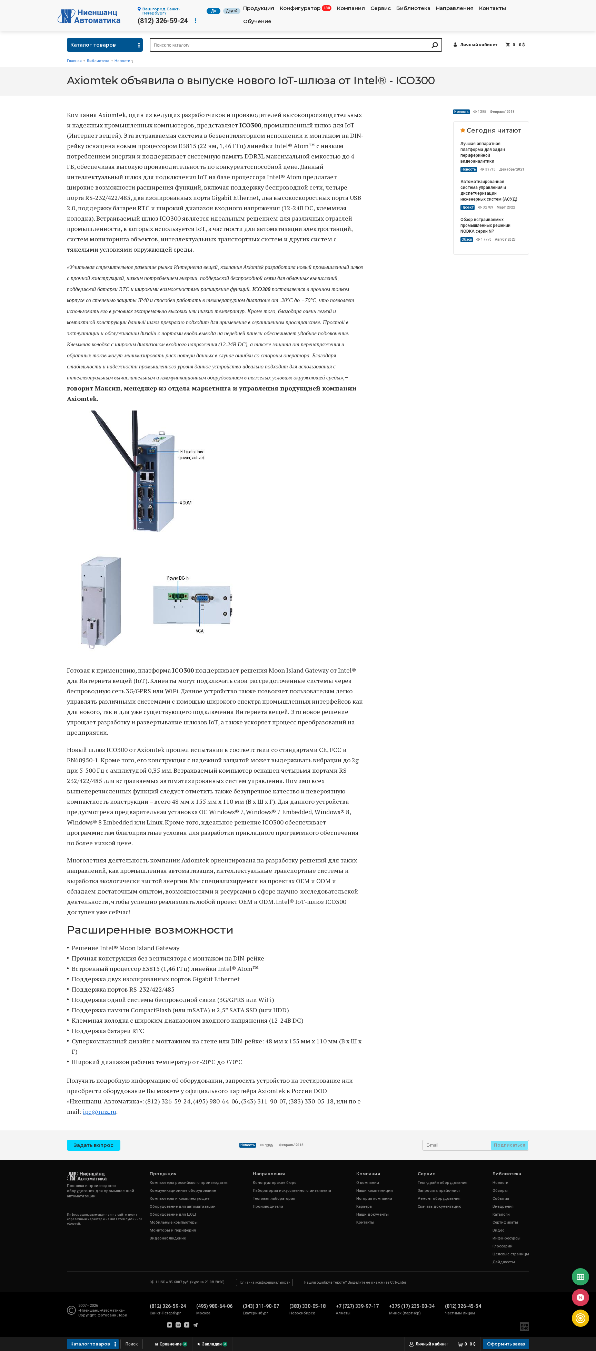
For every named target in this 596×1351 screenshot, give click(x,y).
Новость (461, 112)
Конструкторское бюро (275, 1182)
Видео (499, 1230)
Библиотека (413, 8)
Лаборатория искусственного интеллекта (292, 1190)
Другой (232, 11)
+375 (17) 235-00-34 (412, 1306)
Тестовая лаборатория (274, 1198)
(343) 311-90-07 (261, 1306)
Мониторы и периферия (173, 1230)
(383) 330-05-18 (307, 1306)
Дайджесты (504, 1262)
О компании (367, 1182)
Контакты (492, 8)
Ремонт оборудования (439, 1198)
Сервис (380, 8)
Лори (122, 1315)
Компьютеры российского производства (189, 1182)
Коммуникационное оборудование (183, 1190)
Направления (455, 8)
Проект (467, 207)
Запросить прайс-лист (439, 1190)
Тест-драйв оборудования (442, 1182)
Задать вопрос (93, 1145)
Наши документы (372, 1214)
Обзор (466, 239)
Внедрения (503, 1206)
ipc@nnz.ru (99, 1111)
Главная (74, 61)
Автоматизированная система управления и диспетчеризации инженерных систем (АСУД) (488, 190)
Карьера (364, 1206)
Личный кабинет (478, 44)
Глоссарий (503, 1246)
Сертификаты (505, 1222)
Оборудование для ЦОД (173, 1214)
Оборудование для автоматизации (183, 1206)
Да (213, 11)
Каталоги (501, 1214)
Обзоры (500, 1190)
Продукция (258, 8)
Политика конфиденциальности (264, 1282)
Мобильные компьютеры (174, 1222)
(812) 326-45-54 (463, 1306)
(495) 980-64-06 (214, 1306)
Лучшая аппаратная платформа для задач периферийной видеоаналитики (482, 152)
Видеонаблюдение (168, 1238)
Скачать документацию (439, 1206)
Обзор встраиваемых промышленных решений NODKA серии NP (485, 225)
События (501, 1198)
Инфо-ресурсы (506, 1238)
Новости (122, 61)
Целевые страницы (511, 1254)
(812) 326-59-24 (163, 21)
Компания (351, 8)
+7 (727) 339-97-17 (357, 1306)
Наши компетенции (374, 1190)
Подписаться (509, 1145)
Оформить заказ (506, 1344)
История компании (374, 1198)
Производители (268, 1206)
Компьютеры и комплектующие (179, 1198)
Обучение (257, 21)
